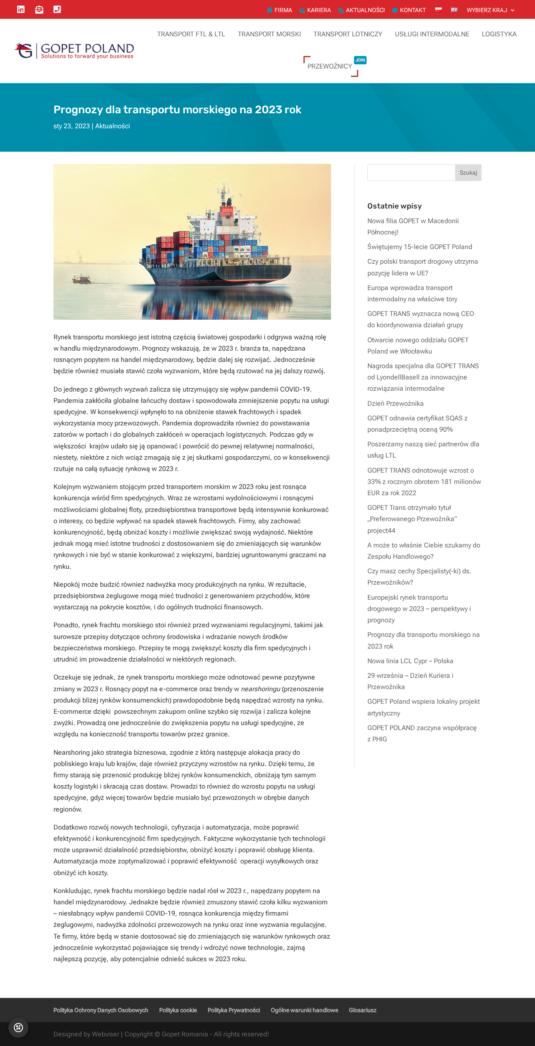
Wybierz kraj (487, 10)
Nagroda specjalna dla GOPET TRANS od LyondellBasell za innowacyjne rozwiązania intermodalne (423, 377)
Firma (283, 10)
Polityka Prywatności (234, 1010)
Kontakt (413, 10)
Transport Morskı (269, 34)
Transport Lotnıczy (347, 34)
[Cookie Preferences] (18, 1028)
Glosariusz (363, 1010)
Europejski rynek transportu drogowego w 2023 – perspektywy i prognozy (419, 608)
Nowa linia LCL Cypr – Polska (410, 661)
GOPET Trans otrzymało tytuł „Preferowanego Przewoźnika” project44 (412, 519)
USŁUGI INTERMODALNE (432, 34)
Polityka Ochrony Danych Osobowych (101, 1010)
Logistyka (499, 34)
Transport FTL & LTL (191, 34)
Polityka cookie (178, 1010)
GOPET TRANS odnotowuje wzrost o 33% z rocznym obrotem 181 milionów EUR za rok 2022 (424, 481)
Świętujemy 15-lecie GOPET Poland (419, 247)
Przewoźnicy (336, 64)
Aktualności (365, 10)
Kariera (319, 10)
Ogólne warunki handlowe (304, 1010)
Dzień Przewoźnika (395, 403)
